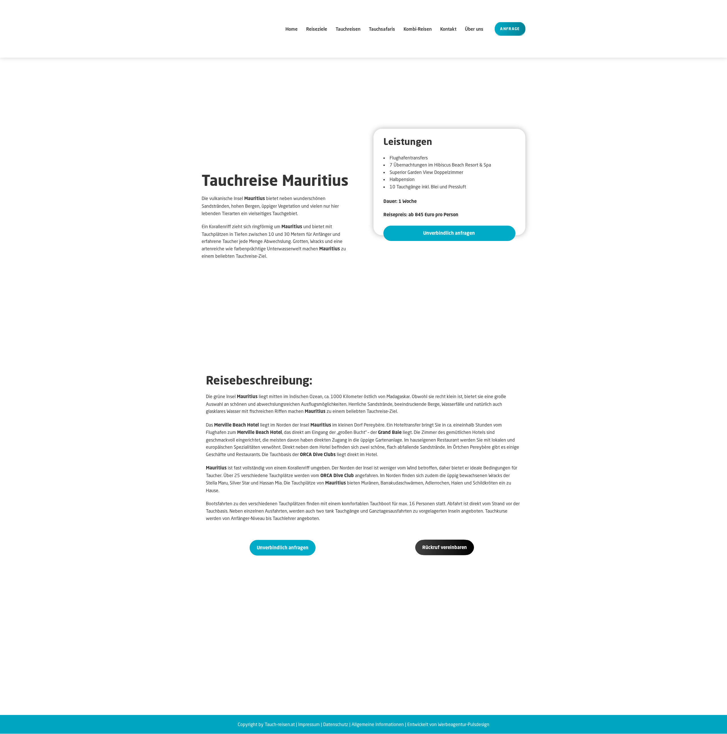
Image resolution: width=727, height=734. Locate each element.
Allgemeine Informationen (378, 724)
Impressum (309, 724)
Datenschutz (335, 724)
